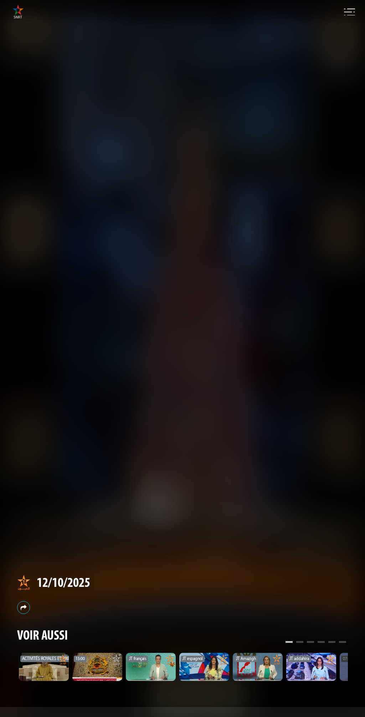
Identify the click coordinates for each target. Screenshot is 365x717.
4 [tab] (321, 643)
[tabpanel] (44, 667)
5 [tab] (331, 643)
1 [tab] (289, 643)
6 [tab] (342, 643)
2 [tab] (299, 643)
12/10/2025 (63, 583)
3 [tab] (310, 643)
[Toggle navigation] (349, 12)
